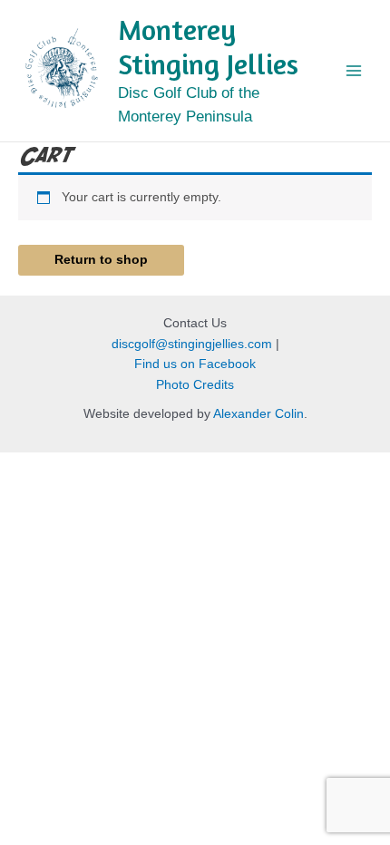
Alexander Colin (258, 414)
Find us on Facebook (195, 364)
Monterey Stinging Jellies (208, 47)
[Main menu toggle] (354, 70)
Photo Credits (195, 385)
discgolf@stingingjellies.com (192, 344)
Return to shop (101, 260)
